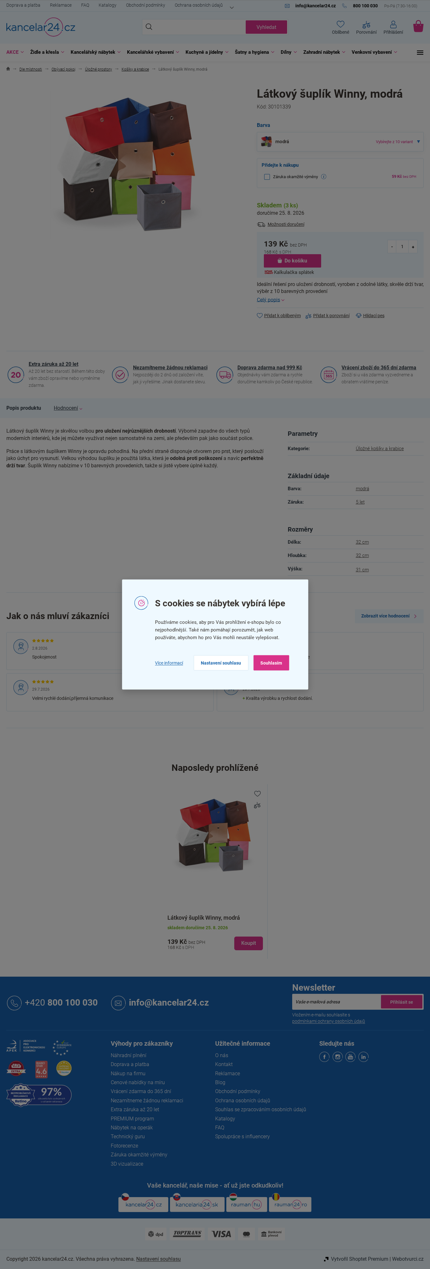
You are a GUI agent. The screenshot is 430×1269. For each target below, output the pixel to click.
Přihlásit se (401, 1001)
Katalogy (107, 5)
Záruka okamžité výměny (139, 1155)
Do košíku (296, 261)
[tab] (23, 408)
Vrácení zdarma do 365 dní (141, 1091)
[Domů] (8, 69)
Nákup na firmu (128, 1073)
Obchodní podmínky (145, 5)
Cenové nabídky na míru (138, 1082)
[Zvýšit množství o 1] (412, 246)
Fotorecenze (124, 1146)
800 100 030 (61, 1002)
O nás (221, 1055)
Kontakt (224, 1064)
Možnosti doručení (286, 224)
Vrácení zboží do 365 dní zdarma (379, 368)
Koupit (248, 943)
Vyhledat (266, 27)
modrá (362, 489)
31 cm (362, 570)
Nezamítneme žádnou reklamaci (170, 368)
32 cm (362, 542)
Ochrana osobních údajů (199, 5)
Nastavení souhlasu (221, 663)
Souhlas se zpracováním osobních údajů (260, 1109)
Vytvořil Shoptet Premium (359, 1259)
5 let (360, 502)
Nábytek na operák (132, 1128)
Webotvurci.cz (408, 1259)
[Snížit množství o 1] (392, 246)
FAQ (85, 5)
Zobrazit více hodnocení (385, 615)
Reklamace (61, 5)
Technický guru (128, 1136)
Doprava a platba (23, 5)
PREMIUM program (132, 1119)
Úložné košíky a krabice (380, 448)
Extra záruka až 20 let (53, 364)
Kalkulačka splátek (294, 272)
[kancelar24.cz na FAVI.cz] (16, 1072)
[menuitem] (13, 52)
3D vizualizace (127, 1164)
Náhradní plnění (128, 1055)
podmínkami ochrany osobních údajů (328, 1021)
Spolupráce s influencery (242, 1136)
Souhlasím (271, 663)
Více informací (169, 662)
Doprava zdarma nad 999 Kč (269, 368)
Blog (220, 1082)
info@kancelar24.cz (169, 1002)
